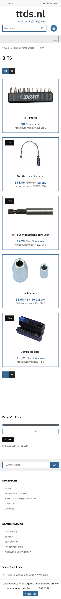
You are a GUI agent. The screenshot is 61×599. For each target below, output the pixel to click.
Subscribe (54, 465)
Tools (5, 48)
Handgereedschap (24, 48)
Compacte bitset (30, 352)
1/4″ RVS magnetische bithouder (30, 235)
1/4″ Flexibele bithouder (30, 176)
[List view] (12, 71)
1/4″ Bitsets (30, 118)
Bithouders (30, 293)
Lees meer (44, 588)
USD (8, 3)
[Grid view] (5, 71)
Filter (8, 439)
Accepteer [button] (30, 593)
